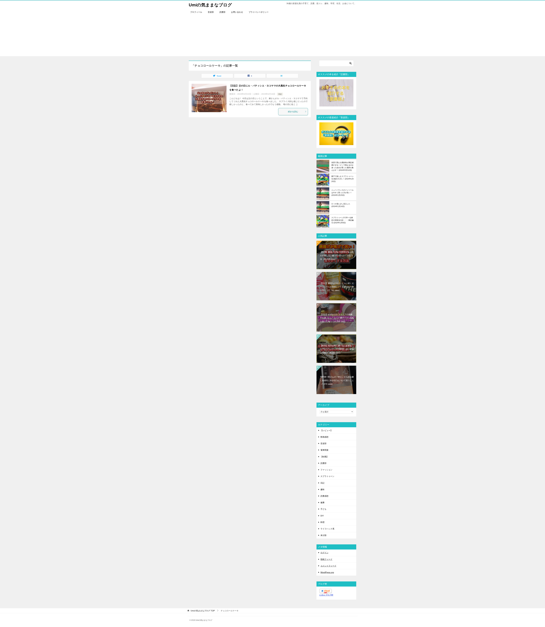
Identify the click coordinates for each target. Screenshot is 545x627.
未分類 (323, 535)
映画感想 (324, 437)
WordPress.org (327, 572)
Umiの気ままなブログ (210, 5)
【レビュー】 (326, 430)
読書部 (222, 12)
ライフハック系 (327, 529)
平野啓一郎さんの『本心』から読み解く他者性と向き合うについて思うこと (337, 380)
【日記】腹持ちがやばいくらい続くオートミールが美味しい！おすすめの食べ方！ (337, 286)
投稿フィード (326, 559)
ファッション (326, 470)
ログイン (324, 552)
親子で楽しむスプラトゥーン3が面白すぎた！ (342, 178)
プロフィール (196, 12)
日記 (280, 94)
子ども (323, 509)
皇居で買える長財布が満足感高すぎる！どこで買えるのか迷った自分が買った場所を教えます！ (342, 166)
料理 (322, 522)
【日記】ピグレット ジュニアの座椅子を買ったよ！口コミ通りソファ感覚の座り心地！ (337, 318)
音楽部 (211, 12)
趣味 (322, 489)
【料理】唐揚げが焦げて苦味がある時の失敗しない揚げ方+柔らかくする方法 (337, 255)
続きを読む (293, 111)
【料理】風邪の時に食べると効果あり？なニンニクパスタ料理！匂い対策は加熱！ (337, 349)
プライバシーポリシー (259, 12)
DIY (322, 516)
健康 (322, 502)
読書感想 (324, 496)
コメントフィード (328, 566)
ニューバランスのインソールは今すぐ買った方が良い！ (342, 192)
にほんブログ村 (326, 595)
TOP (203, 611)
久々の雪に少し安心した (340, 205)
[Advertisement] (272, 36)
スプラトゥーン (327, 476)
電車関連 (324, 450)
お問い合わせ (237, 12)
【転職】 (324, 457)
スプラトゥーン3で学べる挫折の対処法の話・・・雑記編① (342, 220)
